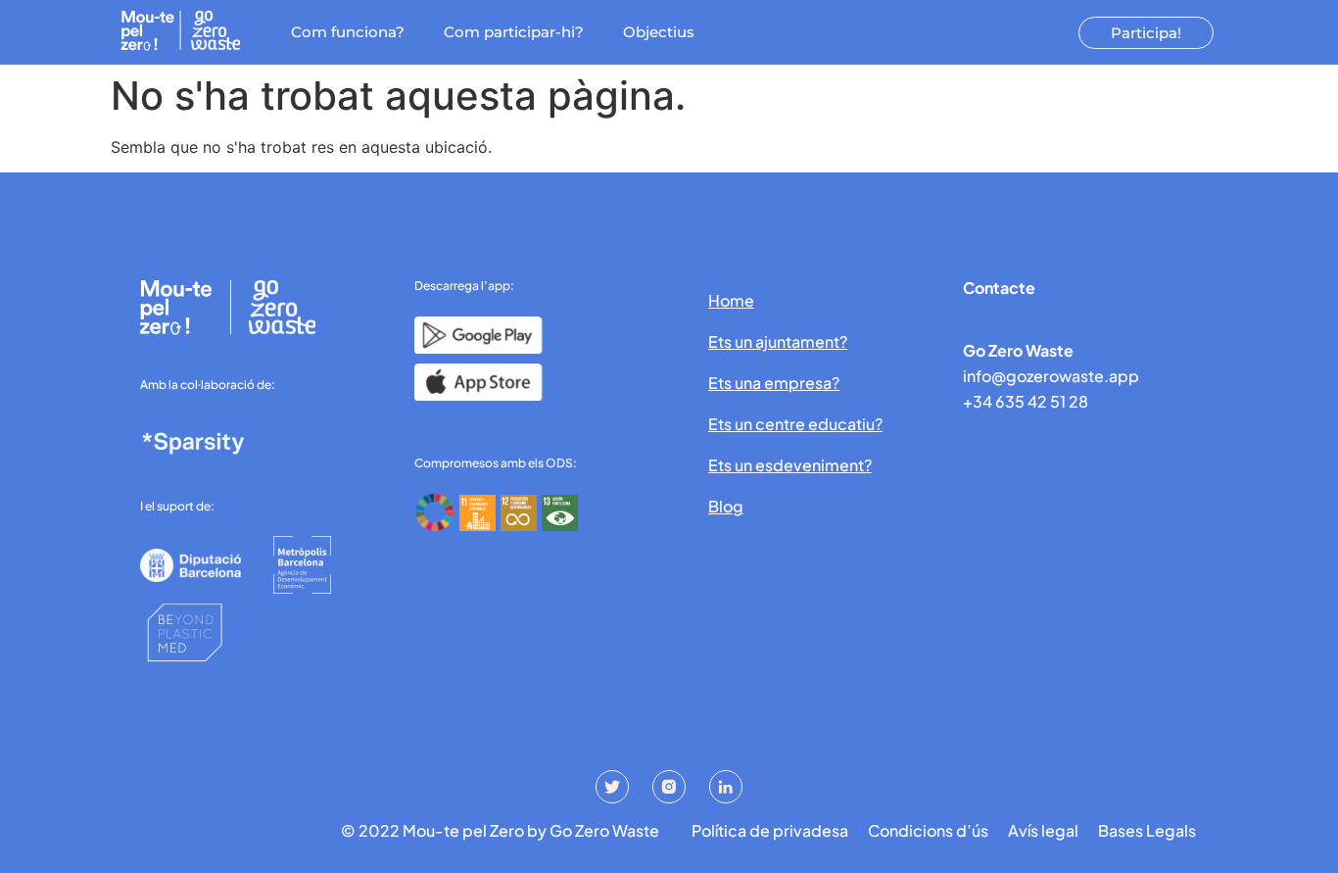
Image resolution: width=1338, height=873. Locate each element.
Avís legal (1043, 831)
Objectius (658, 32)
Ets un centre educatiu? (795, 423)
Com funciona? (348, 32)
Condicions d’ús (928, 831)
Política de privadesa (770, 831)
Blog (725, 506)
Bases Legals (1147, 831)
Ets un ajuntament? (777, 341)
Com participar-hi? (514, 32)
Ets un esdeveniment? (790, 465)
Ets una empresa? (773, 382)
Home (731, 300)
